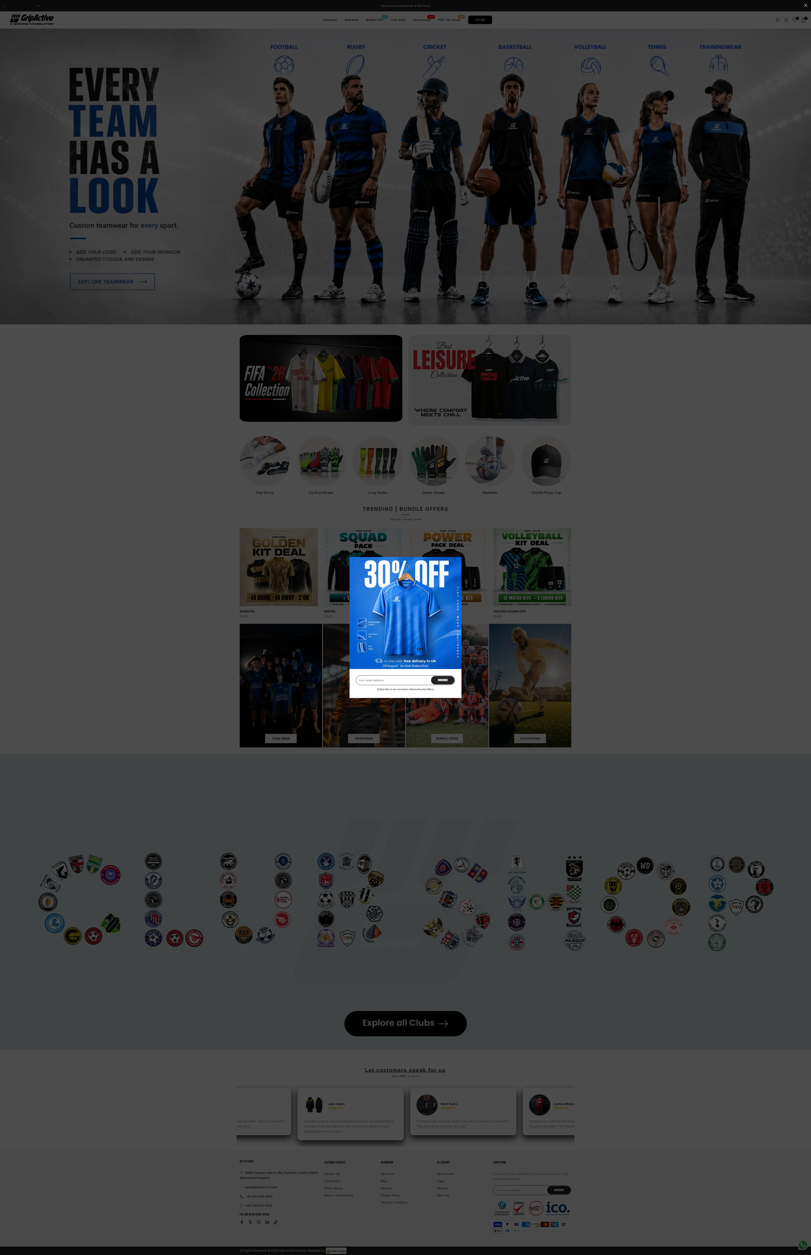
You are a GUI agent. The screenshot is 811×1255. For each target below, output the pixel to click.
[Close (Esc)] (805, 5)
